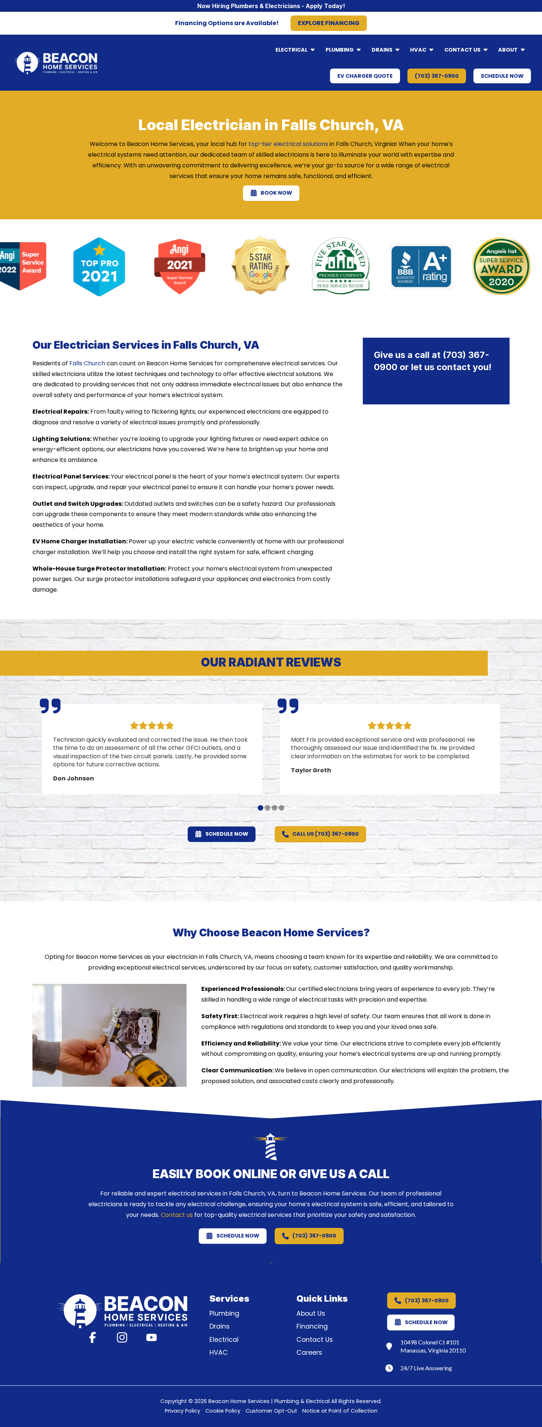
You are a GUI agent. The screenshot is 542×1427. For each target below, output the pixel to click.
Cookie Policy (222, 1410)
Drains (219, 1326)
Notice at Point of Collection (340, 1410)
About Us (310, 1313)
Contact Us (314, 1339)
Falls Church (87, 363)
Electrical (224, 1339)
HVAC (218, 1352)
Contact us (177, 1215)
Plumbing (224, 1313)
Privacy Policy (182, 1410)
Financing (312, 1326)
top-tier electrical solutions (288, 144)
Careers (309, 1352)
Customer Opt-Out (271, 1410)
